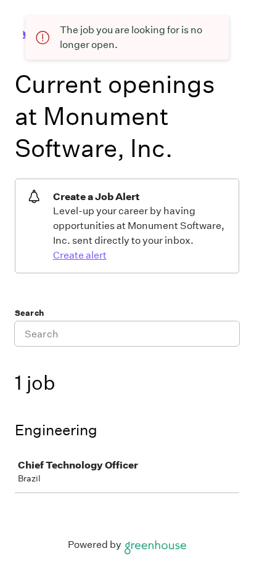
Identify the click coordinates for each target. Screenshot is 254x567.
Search (29, 313)
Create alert (80, 255)
